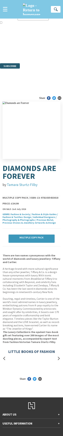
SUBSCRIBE (10, 66)
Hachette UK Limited (34, 43)
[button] (4, 358)
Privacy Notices (12, 52)
